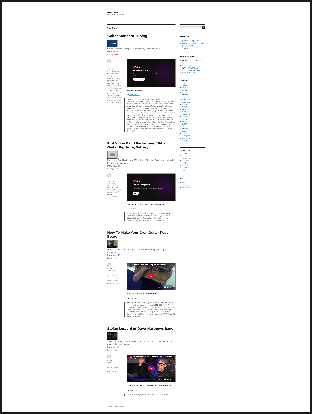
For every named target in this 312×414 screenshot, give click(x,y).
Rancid (113, 95)
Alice (117, 71)
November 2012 (186, 99)
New (117, 278)
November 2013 (186, 85)
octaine (109, 280)
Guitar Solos (185, 162)
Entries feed (185, 184)
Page (108, 93)
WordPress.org (186, 187)
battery (109, 187)
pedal (108, 282)
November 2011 (186, 114)
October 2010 (185, 137)
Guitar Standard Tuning (127, 36)
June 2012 (184, 104)
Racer (108, 95)
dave (112, 367)
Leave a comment (112, 108)
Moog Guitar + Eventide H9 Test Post (191, 40)
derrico (109, 189)
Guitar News (185, 155)
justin (108, 191)
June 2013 (184, 89)
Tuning (119, 102)
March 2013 (185, 94)
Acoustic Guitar (191, 67)
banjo (118, 75)
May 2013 (184, 91)
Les (108, 90)
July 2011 (184, 121)
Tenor (108, 100)
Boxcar (109, 80)
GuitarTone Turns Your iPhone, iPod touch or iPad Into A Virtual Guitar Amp (192, 62)
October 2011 (185, 116)
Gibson (109, 85)
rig (118, 192)
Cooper (117, 80)
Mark (117, 191)
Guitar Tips (110, 69)
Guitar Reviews (186, 158)
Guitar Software (111, 183)
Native (113, 192)
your (112, 283)
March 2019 (185, 84)
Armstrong (110, 75)
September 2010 (186, 138)
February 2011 (185, 130)
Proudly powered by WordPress (122, 406)
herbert (117, 276)
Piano (114, 93)
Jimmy (115, 87)
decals (116, 275)
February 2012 (185, 109)
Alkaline (109, 73)
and (117, 73)
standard (109, 99)
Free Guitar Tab (191, 72)
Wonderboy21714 (134, 94)
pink (116, 192)
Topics (183, 170)
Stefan (114, 369)
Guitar (119, 85)
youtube (116, 104)
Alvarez (114, 73)
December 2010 (186, 133)
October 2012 (185, 101)
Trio (108, 102)
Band (114, 75)
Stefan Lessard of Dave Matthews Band (140, 329)
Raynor (117, 95)
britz (113, 187)
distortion (113, 81)
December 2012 (186, 97)
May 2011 (184, 125)
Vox (108, 104)
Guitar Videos (185, 167)
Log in (183, 182)
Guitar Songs (185, 164)
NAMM (109, 192)
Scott (112, 97)
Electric (113, 83)
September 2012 (186, 102)
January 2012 (185, 111)
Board (112, 275)
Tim (117, 100)
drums (109, 83)
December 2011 (186, 113)
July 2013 (184, 87)
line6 (116, 90)
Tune (116, 102)
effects (109, 276)
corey (116, 187)
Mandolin (109, 92)
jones (108, 88)
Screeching (118, 97)
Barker (109, 76)
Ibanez (109, 87)
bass (112, 76)
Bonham (114, 78)
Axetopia (112, 12)
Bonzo (118, 78)
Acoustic (113, 71)
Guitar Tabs (191, 65)
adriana (109, 185)
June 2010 (184, 142)
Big (118, 76)
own (113, 280)
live (114, 191)
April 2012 (184, 108)
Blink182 (109, 78)
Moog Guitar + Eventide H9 (189, 42)
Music (118, 92)
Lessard (116, 367)
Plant (118, 93)
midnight (113, 278)
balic (113, 185)
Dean (108, 81)
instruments (118, 189)
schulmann (110, 194)
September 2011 (186, 118)
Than (112, 100)
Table (118, 99)
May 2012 (184, 106)
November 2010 (186, 135)
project (113, 282)
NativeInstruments (135, 209)
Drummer (118, 81)
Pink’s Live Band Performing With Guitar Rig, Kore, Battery (136, 145)
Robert (109, 97)
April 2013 (184, 92)
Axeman (109, 64)
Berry (115, 76)
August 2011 (185, 119)
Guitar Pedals (110, 272)
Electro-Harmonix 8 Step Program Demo (193, 43)
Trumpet (112, 102)
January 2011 (185, 131)
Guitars (184, 169)
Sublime (114, 99)
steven (109, 283)
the (115, 100)
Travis (119, 100)
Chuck (113, 80)
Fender (117, 83)
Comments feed (186, 185)
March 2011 (185, 128)
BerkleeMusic (133, 390)
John (119, 87)
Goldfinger (114, 85)
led (120, 88)
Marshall (115, 92)
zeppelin (109, 105)
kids (117, 88)
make (108, 278)
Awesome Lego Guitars (188, 45)
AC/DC (109, 71)
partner (117, 280)
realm (116, 282)
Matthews (109, 369)
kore (111, 191)
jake (112, 87)
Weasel (112, 104)
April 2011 (184, 126)
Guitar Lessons (111, 365)
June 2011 (184, 123)
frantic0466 (133, 298)
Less (111, 90)
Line (113, 90)
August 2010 (185, 140)
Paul (112, 93)
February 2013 (185, 96)
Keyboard (113, 88)
